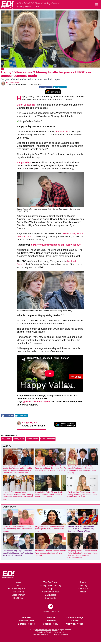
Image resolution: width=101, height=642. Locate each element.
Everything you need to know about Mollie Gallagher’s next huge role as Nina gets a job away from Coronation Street (82, 554)
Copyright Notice (74, 624)
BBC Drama (6, 439)
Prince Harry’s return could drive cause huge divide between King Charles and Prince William (80, 528)
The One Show (50, 582)
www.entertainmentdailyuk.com (46, 630)
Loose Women (18, 595)
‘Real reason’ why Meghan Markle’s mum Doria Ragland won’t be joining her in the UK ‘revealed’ (18, 553)
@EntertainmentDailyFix (36, 401)
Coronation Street (50, 592)
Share (46, 87)
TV (3, 69)
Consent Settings (74, 617)
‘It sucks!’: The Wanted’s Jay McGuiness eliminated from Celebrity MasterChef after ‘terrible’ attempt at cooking (18, 495)
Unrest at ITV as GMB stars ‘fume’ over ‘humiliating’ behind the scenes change (17, 528)
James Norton (63, 131)
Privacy (75, 621)
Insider (83, 592)
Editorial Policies (26, 624)
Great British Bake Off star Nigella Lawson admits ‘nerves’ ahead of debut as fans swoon (49, 494)
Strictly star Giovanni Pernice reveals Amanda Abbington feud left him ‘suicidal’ (50, 553)
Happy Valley (24, 162)
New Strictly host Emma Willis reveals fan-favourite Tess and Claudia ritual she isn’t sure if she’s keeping (81, 469)
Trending (83, 585)
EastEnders (50, 595)
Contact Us (50, 621)
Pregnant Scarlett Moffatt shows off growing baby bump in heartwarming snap (50, 528)
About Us (26, 617)
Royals (82, 582)
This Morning (18, 592)
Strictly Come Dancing (50, 585)
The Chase (18, 598)
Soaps (50, 588)
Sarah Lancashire (26, 104)
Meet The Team (26, 621)
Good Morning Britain (18, 588)
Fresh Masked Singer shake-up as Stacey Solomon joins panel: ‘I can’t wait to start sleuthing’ (82, 494)
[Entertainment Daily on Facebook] (50, 606)
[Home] (7, 5)
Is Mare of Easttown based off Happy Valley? (56, 244)
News (18, 582)
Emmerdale (50, 598)
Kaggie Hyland (14, 82)
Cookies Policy (50, 624)
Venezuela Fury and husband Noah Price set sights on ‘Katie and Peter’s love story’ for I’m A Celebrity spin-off (50, 468)
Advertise (50, 617)
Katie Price (83, 588)
